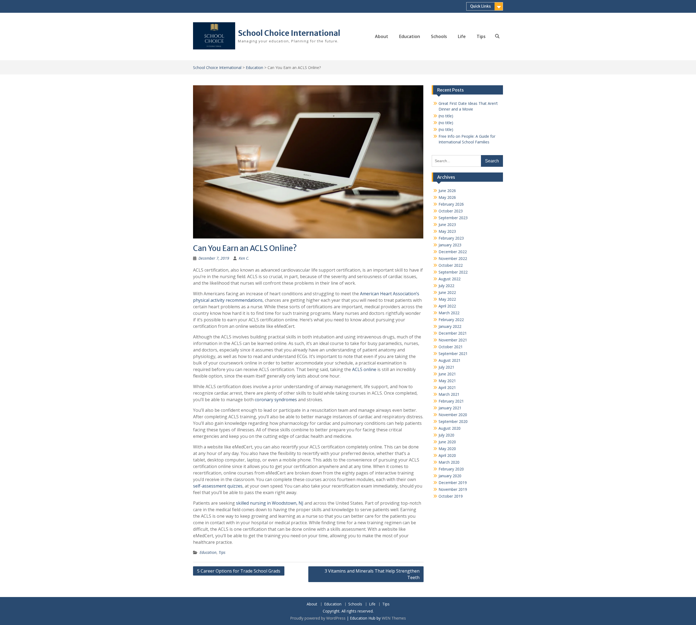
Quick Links (480, 6)
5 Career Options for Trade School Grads (238, 571)
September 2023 (453, 217)
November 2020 (453, 414)
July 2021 (446, 367)
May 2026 (447, 197)
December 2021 (453, 333)
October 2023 (451, 210)
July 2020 (446, 435)
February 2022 (451, 319)
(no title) (446, 115)
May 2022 (447, 299)
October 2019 (451, 496)
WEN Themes (394, 618)
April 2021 (447, 387)
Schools (439, 36)
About (381, 36)
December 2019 (453, 482)
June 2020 (447, 441)
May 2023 (447, 231)
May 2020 (447, 448)
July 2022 (446, 285)
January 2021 (450, 407)
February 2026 (451, 204)
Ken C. (244, 258)
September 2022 (453, 272)
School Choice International (289, 33)
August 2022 (450, 278)
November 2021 (453, 340)
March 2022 (449, 312)
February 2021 (451, 401)
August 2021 (450, 360)
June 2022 (447, 292)
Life (462, 36)
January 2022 (450, 326)
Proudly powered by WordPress (318, 618)
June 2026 (447, 190)
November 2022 (453, 258)
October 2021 (451, 346)
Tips (481, 36)
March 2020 (449, 462)
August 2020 (450, 428)
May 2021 (447, 380)
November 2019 (453, 489)
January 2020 (450, 475)
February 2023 (451, 238)
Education (409, 36)
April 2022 (447, 306)
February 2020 (451, 469)
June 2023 (447, 224)
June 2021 (447, 373)
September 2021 (453, 353)
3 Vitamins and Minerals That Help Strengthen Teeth (372, 574)
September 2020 (453, 421)
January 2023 (450, 244)
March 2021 (449, 394)
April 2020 (447, 455)
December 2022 (453, 251)
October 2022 (451, 265)
